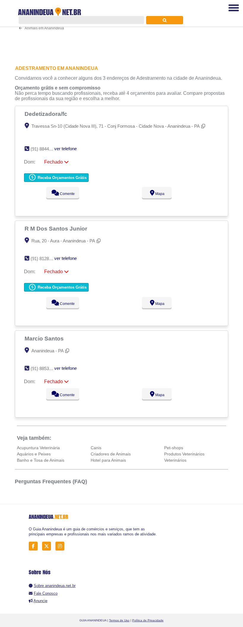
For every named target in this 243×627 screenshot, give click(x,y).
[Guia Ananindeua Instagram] (61, 546)
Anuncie (40, 601)
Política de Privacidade (148, 620)
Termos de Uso (119, 620)
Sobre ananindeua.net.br (55, 585)
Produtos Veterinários (184, 454)
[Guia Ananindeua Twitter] (48, 546)
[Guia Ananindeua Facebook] (35, 546)
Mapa (159, 194)
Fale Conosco (45, 593)
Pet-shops (173, 447)
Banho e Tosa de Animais (40, 460)
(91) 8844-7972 (45, 148)
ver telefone (65, 148)
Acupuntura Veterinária (38, 447)
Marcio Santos (45, 338)
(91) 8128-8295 (45, 258)
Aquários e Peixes (34, 454)
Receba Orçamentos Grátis (61, 177)
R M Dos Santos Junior (57, 228)
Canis (96, 447)
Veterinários (175, 460)
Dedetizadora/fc (47, 114)
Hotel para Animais (108, 460)
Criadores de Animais (111, 454)
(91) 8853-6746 (45, 368)
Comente (67, 194)
